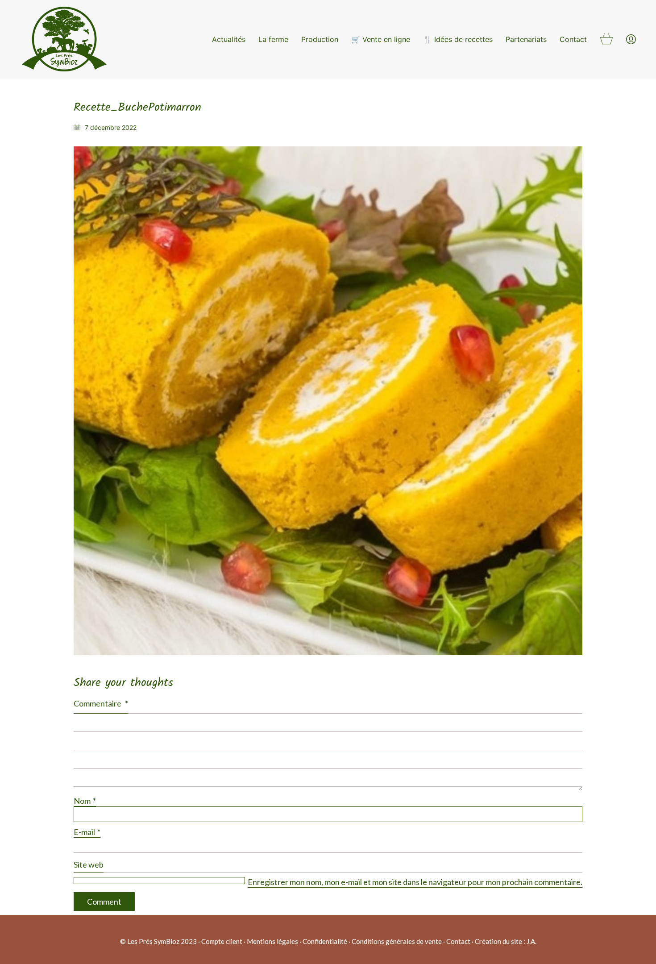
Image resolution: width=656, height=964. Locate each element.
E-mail (87, 832)
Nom (85, 801)
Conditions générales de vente (397, 941)
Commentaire (101, 703)
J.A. (531, 941)
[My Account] (631, 40)
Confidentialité (325, 941)
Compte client (221, 941)
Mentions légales (272, 941)
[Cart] (606, 39)
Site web (89, 864)
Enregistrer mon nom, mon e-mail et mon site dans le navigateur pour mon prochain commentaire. (415, 882)
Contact (458, 941)
